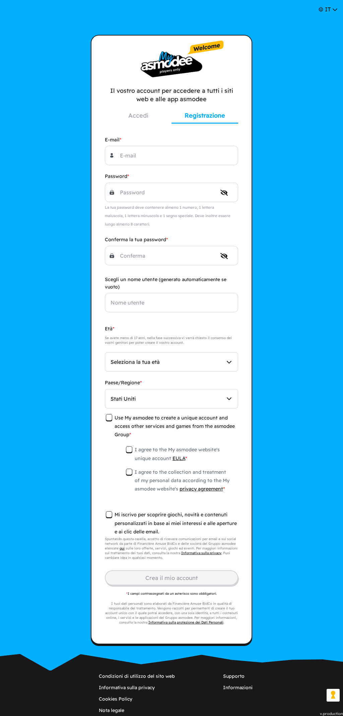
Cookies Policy (115, 699)
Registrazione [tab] (205, 115)
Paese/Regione (122, 383)
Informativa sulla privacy (201, 553)
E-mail (112, 140)
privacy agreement (201, 489)
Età (109, 329)
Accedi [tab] (138, 115)
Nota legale (111, 710)
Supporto (234, 676)
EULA (179, 458)
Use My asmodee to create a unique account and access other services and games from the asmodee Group (175, 426)
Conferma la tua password (135, 240)
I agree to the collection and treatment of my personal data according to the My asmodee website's (182, 480)
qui (122, 548)
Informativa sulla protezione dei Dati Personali (185, 622)
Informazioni (238, 688)
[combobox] (171, 362)
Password (116, 176)
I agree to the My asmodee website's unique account (177, 454)
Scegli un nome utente (165, 283)
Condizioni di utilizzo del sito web (137, 676)
